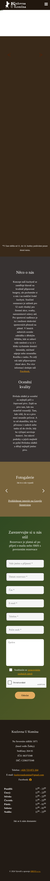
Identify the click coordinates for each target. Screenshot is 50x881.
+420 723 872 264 (29, 770)
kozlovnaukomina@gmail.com (29, 774)
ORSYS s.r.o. (35, 871)
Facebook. (25, 371)
